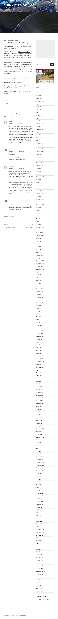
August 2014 (39, 406)
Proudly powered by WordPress (19, 615)
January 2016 (39, 358)
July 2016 (38, 342)
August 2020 (39, 207)
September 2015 (40, 370)
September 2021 (40, 176)
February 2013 (39, 456)
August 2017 (39, 305)
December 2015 (40, 361)
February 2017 (39, 322)
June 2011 (38, 512)
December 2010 (40, 529)
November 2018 (40, 263)
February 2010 (39, 557)
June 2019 (38, 244)
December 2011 (40, 496)
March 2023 (39, 140)
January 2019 (39, 258)
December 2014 (40, 395)
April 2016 (38, 350)
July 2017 (38, 308)
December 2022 (40, 146)
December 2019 (40, 227)
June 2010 (38, 546)
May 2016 (38, 347)
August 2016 (39, 339)
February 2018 (39, 288)
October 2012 (39, 468)
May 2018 (38, 280)
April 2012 (38, 484)
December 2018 (40, 260)
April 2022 (38, 160)
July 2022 (38, 154)
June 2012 (38, 479)
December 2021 (40, 168)
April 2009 (38, 585)
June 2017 (38, 311)
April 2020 (38, 218)
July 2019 (38, 241)
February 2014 (39, 423)
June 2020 (38, 213)
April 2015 (38, 384)
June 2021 (38, 185)
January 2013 (39, 459)
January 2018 (39, 291)
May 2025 (38, 109)
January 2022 (39, 165)
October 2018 (39, 266)
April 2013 (38, 451)
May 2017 (38, 314)
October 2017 (39, 300)
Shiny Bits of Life (19, 5)
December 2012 (40, 462)
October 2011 (39, 501)
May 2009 (38, 582)
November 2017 (40, 297)
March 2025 (39, 112)
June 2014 (38, 412)
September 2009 (40, 571)
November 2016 (40, 330)
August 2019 (39, 238)
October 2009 (39, 568)
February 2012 (39, 490)
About (37, 87)
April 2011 (38, 518)
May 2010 (38, 549)
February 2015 (39, 389)
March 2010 (39, 554)
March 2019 (39, 252)
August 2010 (39, 540)
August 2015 (39, 372)
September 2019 (40, 235)
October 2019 (39, 232)
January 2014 (39, 426)
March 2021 (39, 190)
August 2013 (39, 440)
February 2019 (39, 255)
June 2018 (38, 277)
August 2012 (39, 473)
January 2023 (39, 143)
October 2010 (39, 535)
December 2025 (40, 101)
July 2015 (38, 375)
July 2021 (38, 182)
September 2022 (40, 151)
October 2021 (39, 174)
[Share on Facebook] (4, 97)
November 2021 (40, 171)
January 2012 (39, 493)
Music (7, 104)
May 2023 (38, 134)
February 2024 (39, 123)
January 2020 (39, 224)
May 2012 (38, 482)
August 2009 (39, 574)
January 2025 (39, 115)
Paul (17, 40)
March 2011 (39, 521)
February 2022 (39, 162)
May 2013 (38, 448)
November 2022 (40, 148)
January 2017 (39, 325)
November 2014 (40, 398)
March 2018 (39, 286)
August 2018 (39, 272)
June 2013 (38, 445)
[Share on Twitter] (6, 97)
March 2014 (39, 420)
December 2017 (40, 294)
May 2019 (38, 246)
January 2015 (39, 392)
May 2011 (38, 515)
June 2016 (38, 344)
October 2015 (39, 367)
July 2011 (38, 510)
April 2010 (38, 552)
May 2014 (38, 414)
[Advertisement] (45, 49)
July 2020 (38, 210)
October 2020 (39, 202)
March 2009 (39, 588)
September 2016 (40, 336)
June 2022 (38, 157)
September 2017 (40, 302)
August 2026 (39, 95)
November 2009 (40, 566)
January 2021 (39, 196)
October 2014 (39, 400)
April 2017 (38, 316)
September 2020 (40, 204)
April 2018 (38, 283)
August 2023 (39, 132)
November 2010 (40, 532)
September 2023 (40, 129)
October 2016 (39, 333)
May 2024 (38, 120)
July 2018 (38, 274)
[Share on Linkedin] (11, 97)
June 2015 (38, 378)
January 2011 (39, 526)
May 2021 (38, 188)
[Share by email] (13, 97)
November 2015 (40, 364)
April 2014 (38, 417)
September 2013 (40, 437)
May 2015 (38, 381)
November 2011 (40, 498)
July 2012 (38, 476)
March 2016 (39, 353)
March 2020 (39, 221)
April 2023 (38, 137)
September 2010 (40, 538)
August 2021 (39, 179)
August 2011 (39, 507)
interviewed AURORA (24, 52)
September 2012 (40, 470)
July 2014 (38, 409)
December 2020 (40, 199)
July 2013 (38, 442)
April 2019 (38, 249)
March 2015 (39, 386)
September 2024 (40, 118)
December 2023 (40, 126)
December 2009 (40, 563)
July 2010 (38, 543)
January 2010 (39, 560)
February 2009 (39, 591)
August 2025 (39, 104)
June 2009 (38, 580)
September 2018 (40, 269)
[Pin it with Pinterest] (9, 97)
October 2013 (39, 434)
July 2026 (38, 98)
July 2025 (38, 106)
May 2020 (38, 216)
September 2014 (40, 403)
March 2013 (39, 454)
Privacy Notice (6, 615)
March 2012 (39, 487)
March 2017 (39, 319)
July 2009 (38, 577)
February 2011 (39, 524)
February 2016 (39, 356)
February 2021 (39, 193)
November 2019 (40, 230)
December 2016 (40, 328)
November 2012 (40, 465)
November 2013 (40, 431)
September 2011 (40, 504)
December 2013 (40, 428)
